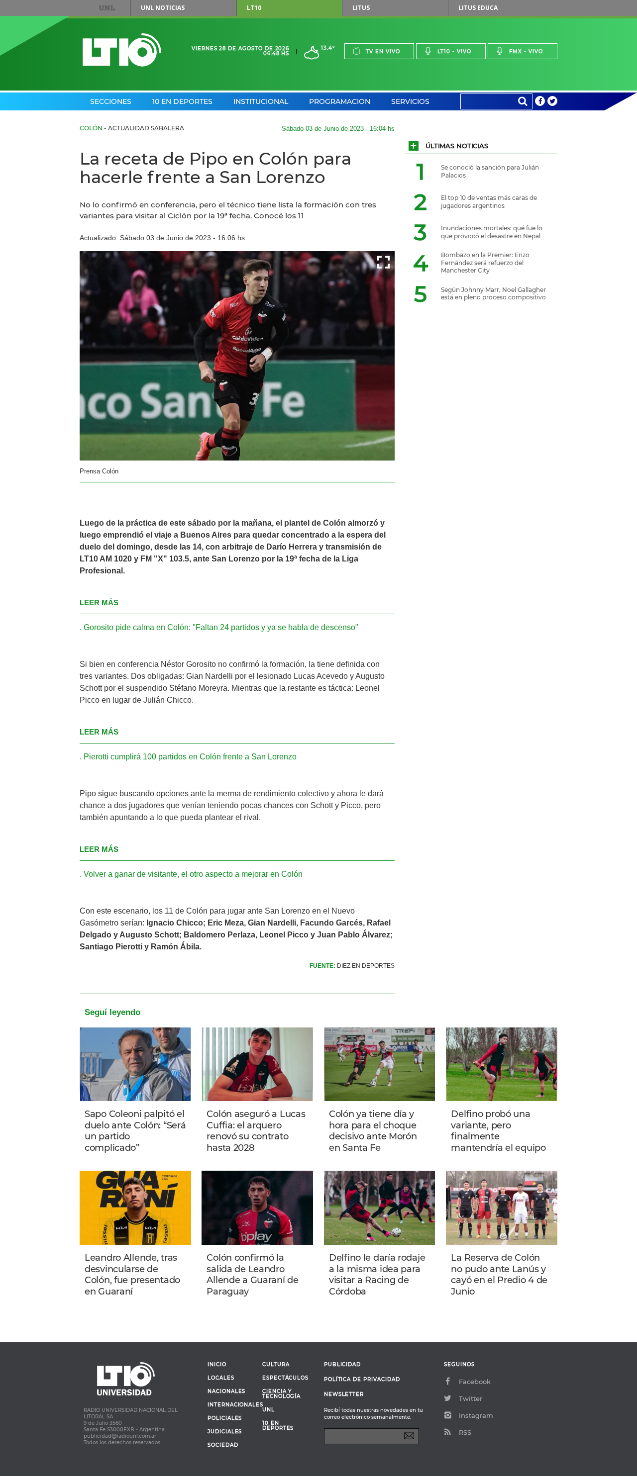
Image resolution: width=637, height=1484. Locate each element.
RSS (465, 1432)
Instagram (476, 1415)
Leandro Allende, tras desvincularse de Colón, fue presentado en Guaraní (132, 1274)
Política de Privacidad (362, 1379)
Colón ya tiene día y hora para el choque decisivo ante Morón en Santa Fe (373, 1131)
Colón (91, 128)
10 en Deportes (182, 101)
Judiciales (225, 1431)
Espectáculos (285, 1378)
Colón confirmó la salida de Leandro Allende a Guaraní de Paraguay (252, 1274)
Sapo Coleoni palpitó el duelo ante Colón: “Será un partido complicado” (135, 1131)
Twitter (470, 1398)
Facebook (475, 1382)
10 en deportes (278, 1426)
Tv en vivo (383, 51)
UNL (107, 8)
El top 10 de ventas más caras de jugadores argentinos (489, 201)
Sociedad (223, 1445)
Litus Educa (478, 7)
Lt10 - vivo (454, 51)
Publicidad (342, 1364)
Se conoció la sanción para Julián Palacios (490, 171)
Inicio (217, 1364)
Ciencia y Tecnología (281, 1394)
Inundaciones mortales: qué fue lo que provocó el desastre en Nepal (491, 232)
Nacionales (226, 1391)
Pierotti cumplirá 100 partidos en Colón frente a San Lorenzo (190, 756)
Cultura (276, 1364)
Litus (361, 7)
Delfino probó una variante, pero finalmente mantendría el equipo (498, 1131)
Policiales (225, 1418)
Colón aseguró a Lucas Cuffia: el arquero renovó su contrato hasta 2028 (256, 1131)
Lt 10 (122, 50)
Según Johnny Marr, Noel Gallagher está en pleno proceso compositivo (493, 293)
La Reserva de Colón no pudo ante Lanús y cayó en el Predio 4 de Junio (499, 1274)
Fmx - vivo (526, 51)
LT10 (254, 7)
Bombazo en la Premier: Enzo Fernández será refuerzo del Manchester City (485, 262)
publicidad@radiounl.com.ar (120, 1436)
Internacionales (231, 1404)
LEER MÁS (99, 602)
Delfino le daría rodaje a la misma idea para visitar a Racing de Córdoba (377, 1274)
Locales (221, 1378)
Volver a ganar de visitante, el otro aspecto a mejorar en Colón (193, 874)
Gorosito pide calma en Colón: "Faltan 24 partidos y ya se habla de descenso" (221, 627)
